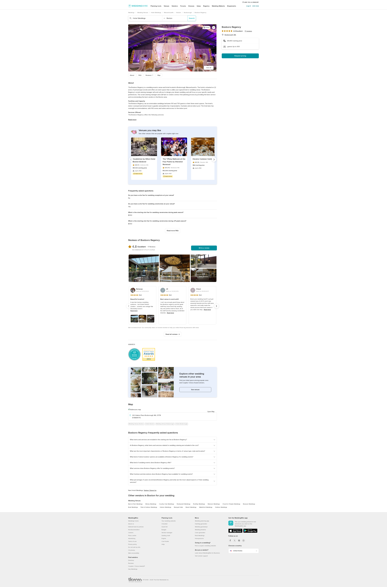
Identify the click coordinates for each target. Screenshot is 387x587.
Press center (132, 535)
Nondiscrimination (134, 530)
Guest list (164, 527)
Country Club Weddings (166, 504)
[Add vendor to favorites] (213, 27)
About (132, 75)
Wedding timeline (200, 530)
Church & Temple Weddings (231, 504)
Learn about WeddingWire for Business (207, 553)
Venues (166, 6)
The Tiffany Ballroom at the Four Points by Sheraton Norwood (174, 162)
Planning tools (156, 6)
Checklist (164, 524)
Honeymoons (199, 538)
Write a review (204, 248)
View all (208, 68)
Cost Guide (165, 541)
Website (218, 6)
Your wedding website (169, 521)
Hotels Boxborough (181, 424)
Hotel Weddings (156, 12)
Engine (164, 538)
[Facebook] (230, 540)
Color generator (200, 532)
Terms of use (132, 541)
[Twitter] (234, 540)
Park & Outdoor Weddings (149, 507)
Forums (183, 6)
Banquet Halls (178, 507)
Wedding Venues (143, 12)
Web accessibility (133, 553)
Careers (130, 532)
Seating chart (166, 535)
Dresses (191, 6)
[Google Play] (250, 532)
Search (192, 18)
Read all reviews (172, 334)
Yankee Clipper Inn (150, 490)
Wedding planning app (202, 521)
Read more (132, 120)
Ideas (199, 6)
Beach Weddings (191, 507)
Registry (206, 6)
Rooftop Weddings (199, 504)
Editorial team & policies (136, 527)
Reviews (149, 75)
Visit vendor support (201, 556)
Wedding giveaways (201, 527)
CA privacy (131, 550)
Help (163, 544)
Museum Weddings (249, 504)
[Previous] (131, 159)
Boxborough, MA (230, 35)
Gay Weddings (132, 569)
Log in (248, 6)
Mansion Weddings (214, 504)
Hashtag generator (201, 524)
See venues (195, 390)
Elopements (231, 6)
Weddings (131, 12)
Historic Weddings (165, 507)
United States (237, 551)
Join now (255, 6)
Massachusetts (169, 12)
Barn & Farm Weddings (135, 504)
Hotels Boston (150, 424)
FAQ (139, 75)
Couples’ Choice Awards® (136, 566)
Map (159, 75)
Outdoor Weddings (221, 507)
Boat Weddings (133, 507)
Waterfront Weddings (205, 507)
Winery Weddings (150, 504)
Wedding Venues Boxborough (165, 424)
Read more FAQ (172, 231)
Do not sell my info (134, 547)
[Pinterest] (239, 540)
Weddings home (133, 521)
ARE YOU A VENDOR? (251, 2)
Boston (178, 12)
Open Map (210, 412)
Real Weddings (199, 535)
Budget (164, 530)
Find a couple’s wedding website (205, 546)
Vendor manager (167, 532)
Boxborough (188, 12)
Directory (131, 560)
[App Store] (235, 532)
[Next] (214, 159)
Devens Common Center (203, 159)
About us (131, 524)
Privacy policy (132, 544)
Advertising (131, 538)
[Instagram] (243, 540)
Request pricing (240, 56)
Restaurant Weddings (183, 504)
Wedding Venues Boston (136, 424)
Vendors (175, 6)
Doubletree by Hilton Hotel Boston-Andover (144, 160)
